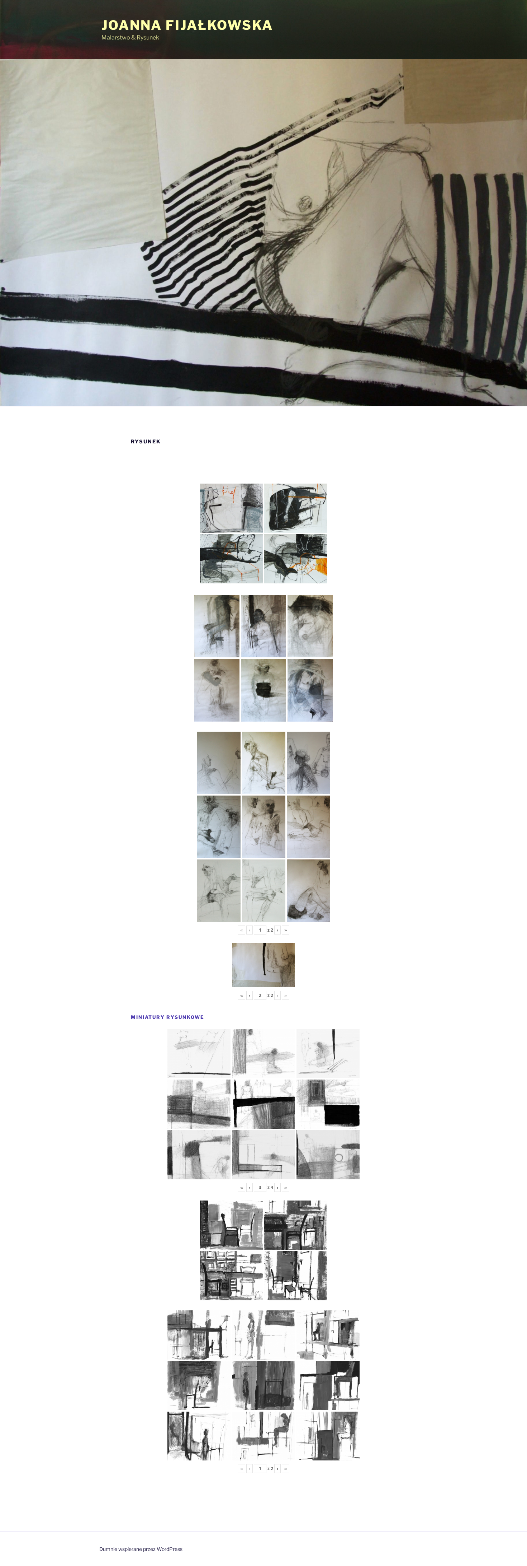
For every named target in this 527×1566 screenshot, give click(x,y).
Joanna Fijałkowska (187, 25)
